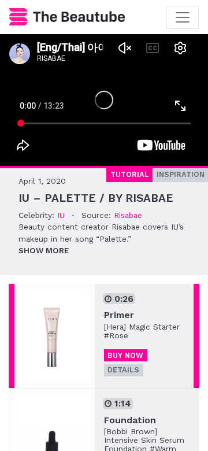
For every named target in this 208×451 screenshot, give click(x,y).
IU (61, 215)
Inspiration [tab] (181, 174)
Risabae (128, 215)
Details (123, 369)
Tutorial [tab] (129, 174)
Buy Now (125, 355)
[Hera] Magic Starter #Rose (142, 331)
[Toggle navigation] (182, 17)
